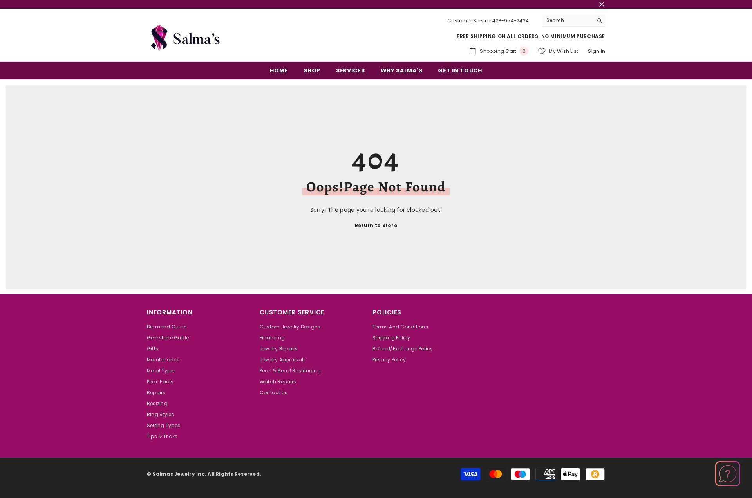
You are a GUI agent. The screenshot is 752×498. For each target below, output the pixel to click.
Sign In (596, 51)
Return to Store (376, 225)
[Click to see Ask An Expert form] (727, 473)
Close (601, 4)
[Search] (573, 20)
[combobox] (567, 20)
